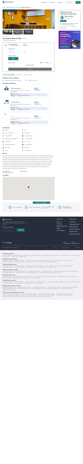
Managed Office (74, 231)
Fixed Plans (72, 222)
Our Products (52, 2)
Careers (59, 228)
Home (4, 7)
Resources (60, 2)
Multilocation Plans (74, 224)
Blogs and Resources (62, 226)
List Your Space (60, 230)
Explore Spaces (73, 226)
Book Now (30, 69)
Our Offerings (43, 2)
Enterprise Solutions (75, 229)
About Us (59, 221)
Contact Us (59, 224)
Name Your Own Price (75, 234)
